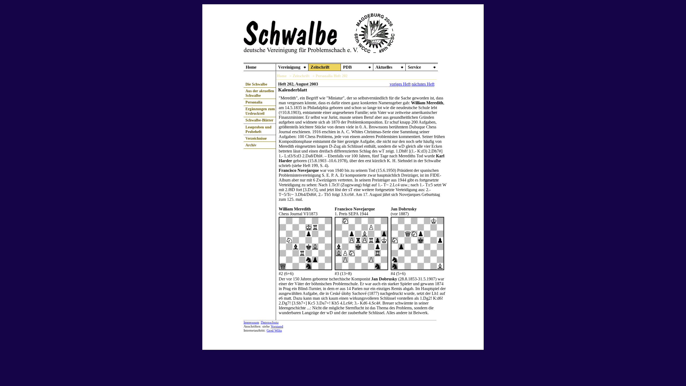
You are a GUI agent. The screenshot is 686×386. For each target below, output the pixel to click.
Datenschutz (270, 322)
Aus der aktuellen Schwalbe (259, 93)
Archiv (250, 145)
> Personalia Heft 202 (330, 76)
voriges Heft (400, 84)
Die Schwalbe (256, 84)
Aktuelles (383, 67)
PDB (347, 67)
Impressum (251, 322)
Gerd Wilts (274, 330)
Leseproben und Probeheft (258, 129)
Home (251, 67)
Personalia (253, 102)
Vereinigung (289, 67)
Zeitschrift (320, 67)
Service (414, 67)
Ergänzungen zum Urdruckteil (260, 111)
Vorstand (277, 326)
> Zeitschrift (299, 76)
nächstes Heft (423, 84)
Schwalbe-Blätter (259, 120)
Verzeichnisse (256, 138)
